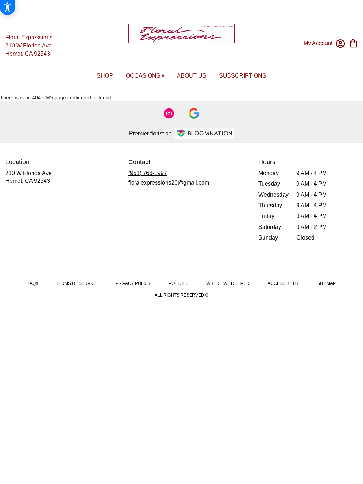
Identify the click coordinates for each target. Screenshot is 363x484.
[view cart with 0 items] (353, 42)
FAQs (33, 283)
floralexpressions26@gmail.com (168, 183)
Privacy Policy (133, 283)
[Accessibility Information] (7, 7)
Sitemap (326, 283)
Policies (178, 283)
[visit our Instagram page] (169, 113)
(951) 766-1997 (147, 173)
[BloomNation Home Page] (204, 133)
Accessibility (283, 283)
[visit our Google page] (194, 113)
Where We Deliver (228, 283)
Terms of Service (76, 283)
